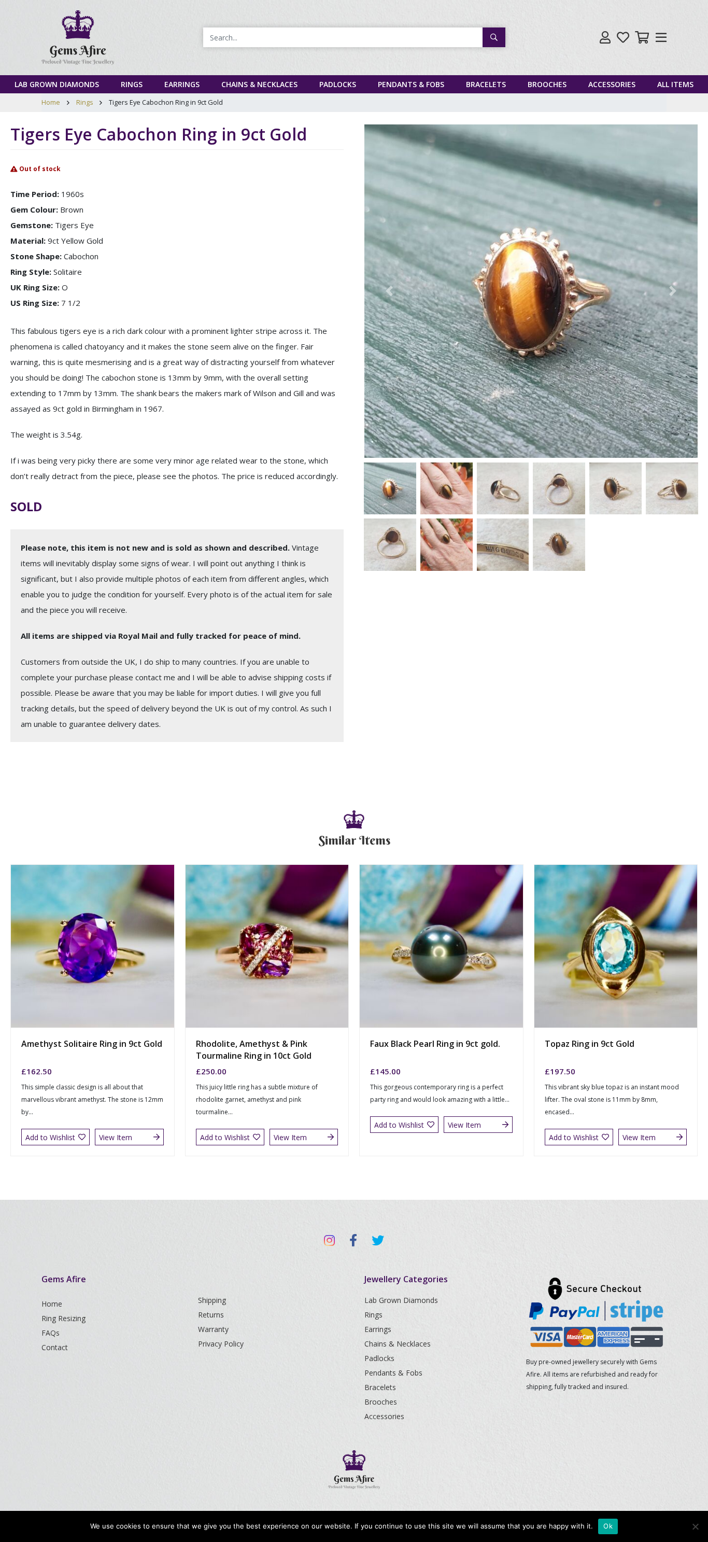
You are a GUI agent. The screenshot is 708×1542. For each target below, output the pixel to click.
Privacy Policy (221, 1344)
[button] (389, 291)
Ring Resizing (63, 1318)
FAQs (50, 1333)
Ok (608, 1526)
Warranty (213, 1329)
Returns (211, 1315)
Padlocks (337, 84)
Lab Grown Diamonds (57, 84)
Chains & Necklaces (259, 84)
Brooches (547, 84)
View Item (115, 1137)
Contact (54, 1347)
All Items (675, 84)
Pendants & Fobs (411, 84)
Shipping (212, 1300)
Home (50, 102)
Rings (132, 84)
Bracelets (486, 84)
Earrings (182, 84)
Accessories (611, 84)
